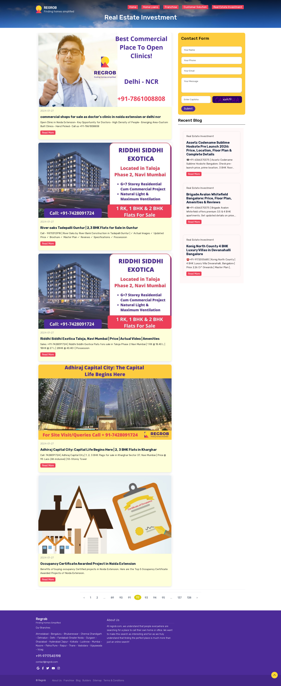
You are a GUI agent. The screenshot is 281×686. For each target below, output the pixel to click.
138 (189, 597)
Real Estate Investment (228, 7)
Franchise (171, 7)
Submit (188, 108)
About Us (57, 680)
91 (129, 597)
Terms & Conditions (114, 680)
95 (163, 597)
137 (180, 597)
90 (121, 597)
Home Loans (150, 7)
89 (112, 597)
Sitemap (97, 680)
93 (146, 597)
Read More (48, 132)
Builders (86, 680)
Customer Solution (195, 7)
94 (154, 597)
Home (132, 7)
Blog (78, 680)
